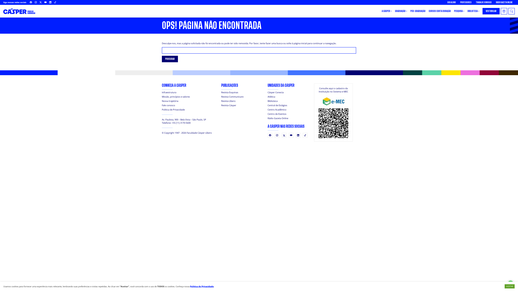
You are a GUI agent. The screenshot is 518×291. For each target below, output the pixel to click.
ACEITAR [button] (509, 286)
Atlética (271, 96)
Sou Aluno (451, 2)
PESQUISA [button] (458, 11)
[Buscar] (511, 11)
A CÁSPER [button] (386, 11)
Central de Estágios (277, 105)
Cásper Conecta (276, 92)
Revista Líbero (228, 101)
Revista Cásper (228, 105)
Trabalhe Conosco (484, 2)
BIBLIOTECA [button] (473, 11)
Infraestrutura (169, 92)
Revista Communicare (232, 96)
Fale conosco (168, 105)
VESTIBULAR (491, 11)
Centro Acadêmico (277, 109)
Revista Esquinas (229, 92)
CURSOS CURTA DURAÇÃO (440, 11)
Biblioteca (273, 101)
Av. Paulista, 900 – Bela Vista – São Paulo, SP (184, 119)
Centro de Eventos (277, 113)
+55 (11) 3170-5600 (181, 122)
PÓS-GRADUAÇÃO (417, 11)
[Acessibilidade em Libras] (504, 11)
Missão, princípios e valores (176, 96)
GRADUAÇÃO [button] (400, 11)
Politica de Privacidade (173, 109)
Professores (465, 2)
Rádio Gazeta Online (504, 2)
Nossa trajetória (170, 101)
